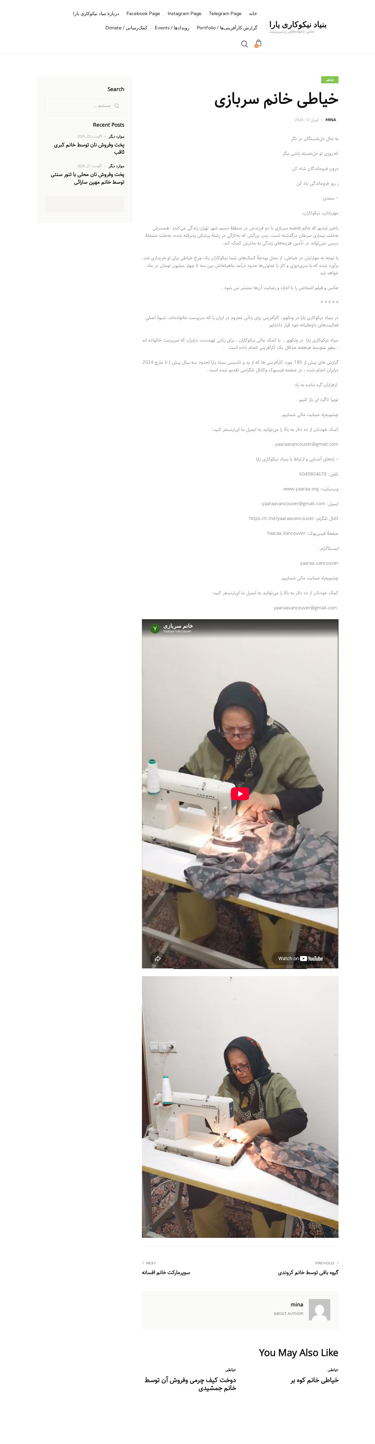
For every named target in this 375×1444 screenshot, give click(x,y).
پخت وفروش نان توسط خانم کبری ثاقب (89, 148)
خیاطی (330, 80)
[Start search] (244, 44)
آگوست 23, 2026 (89, 136)
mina (297, 1304)
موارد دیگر (116, 136)
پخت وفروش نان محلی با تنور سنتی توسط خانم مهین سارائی (87, 178)
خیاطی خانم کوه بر (314, 1380)
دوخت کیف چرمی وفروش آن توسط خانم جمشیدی (190, 1384)
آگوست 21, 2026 (89, 166)
